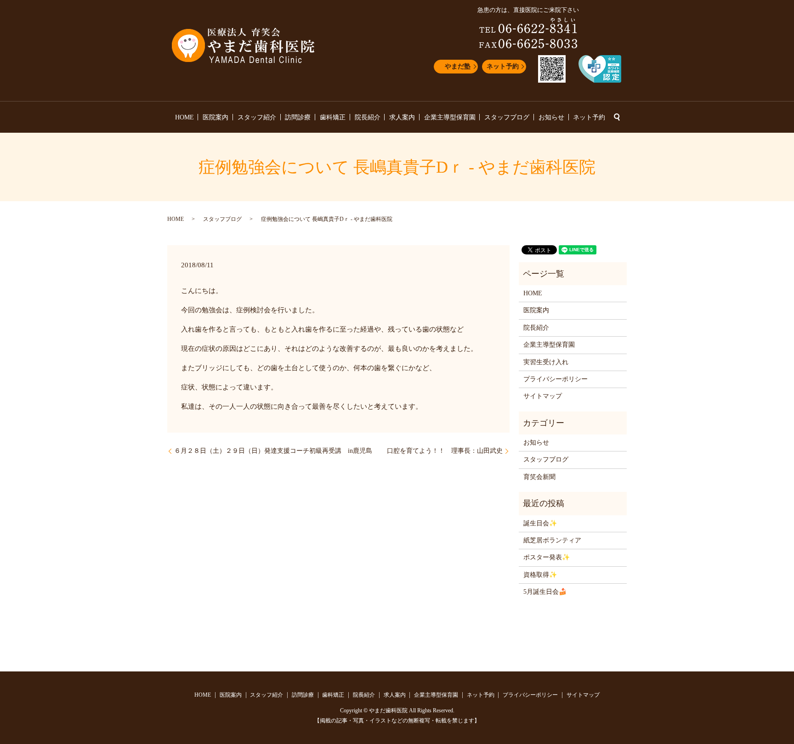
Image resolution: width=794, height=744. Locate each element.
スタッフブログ (506, 117)
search (617, 117)
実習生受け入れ (545, 362)
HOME (184, 117)
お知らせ (551, 117)
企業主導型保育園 (450, 117)
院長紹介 (367, 117)
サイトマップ (542, 396)
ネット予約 (503, 66)
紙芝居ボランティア (552, 540)
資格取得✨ (540, 574)
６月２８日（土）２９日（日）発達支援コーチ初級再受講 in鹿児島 (273, 450)
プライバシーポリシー (555, 379)
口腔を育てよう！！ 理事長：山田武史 (445, 450)
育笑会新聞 (539, 476)
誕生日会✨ (540, 523)
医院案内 (215, 117)
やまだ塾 (458, 66)
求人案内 (402, 117)
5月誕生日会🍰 (545, 591)
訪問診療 (298, 117)
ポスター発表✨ (546, 557)
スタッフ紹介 (257, 117)
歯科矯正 (333, 117)
